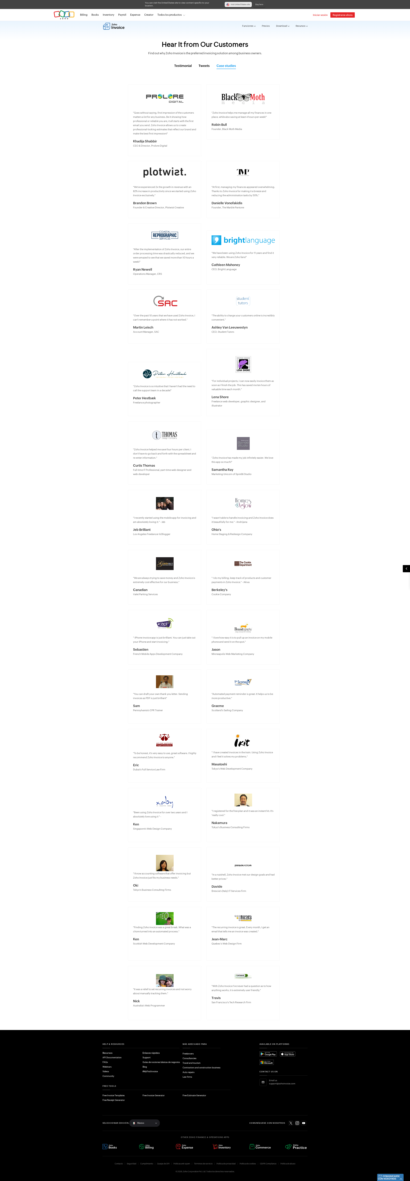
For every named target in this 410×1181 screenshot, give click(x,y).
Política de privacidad (226, 1164)
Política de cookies (248, 1164)
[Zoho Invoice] (113, 26)
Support (147, 1057)
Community (108, 1076)
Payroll (122, 14)
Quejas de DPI (163, 1164)
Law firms (187, 1077)
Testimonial (183, 66)
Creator (148, 14)
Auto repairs (188, 1072)
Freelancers (188, 1053)
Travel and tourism (192, 1063)
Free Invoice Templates (113, 1095)
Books (95, 14)
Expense (135, 14)
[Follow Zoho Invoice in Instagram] (297, 1123)
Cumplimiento (146, 1164)
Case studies (226, 66)
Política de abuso (287, 1164)
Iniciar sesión (320, 15)
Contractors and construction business (201, 1067)
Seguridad (131, 1164)
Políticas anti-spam (181, 1164)
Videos (105, 1071)
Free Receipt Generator (113, 1100)
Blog (145, 1067)
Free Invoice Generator (154, 1095)
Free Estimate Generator (194, 1095)
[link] (148, 15)
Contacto (119, 1164)
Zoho (64, 15)
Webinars (106, 1067)
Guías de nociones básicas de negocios (161, 1062)
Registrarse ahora (343, 15)
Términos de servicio (203, 1164)
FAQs (105, 1062)
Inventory (108, 14)
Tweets (204, 66)
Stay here (259, 4)
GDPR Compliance (268, 1164)
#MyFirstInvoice (150, 1071)
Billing (83, 14)
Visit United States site (240, 4)
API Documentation (112, 1057)
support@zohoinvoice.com (282, 1084)
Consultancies (189, 1058)
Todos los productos (169, 14)
